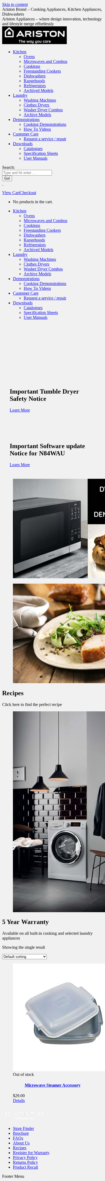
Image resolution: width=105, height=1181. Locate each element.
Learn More (20, 410)
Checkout (28, 192)
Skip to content (15, 4)
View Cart (11, 192)
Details (19, 1100)
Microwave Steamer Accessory (52, 1085)
